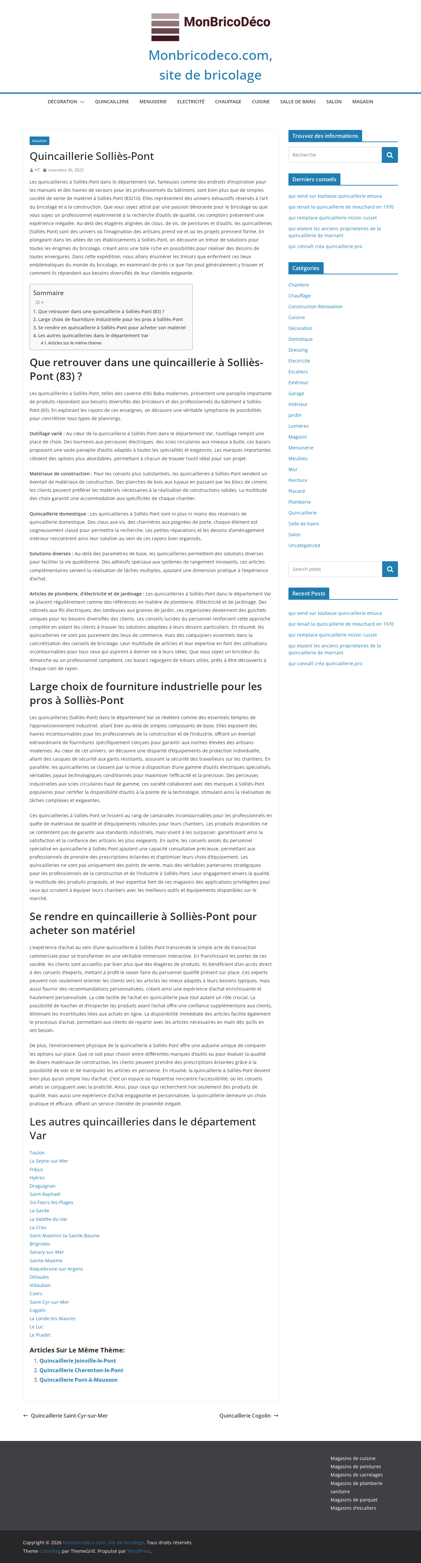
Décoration (62, 101)
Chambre (298, 285)
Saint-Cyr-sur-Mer (49, 1302)
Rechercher (390, 568)
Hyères (37, 1177)
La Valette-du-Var (48, 1219)
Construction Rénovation (315, 306)
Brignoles (40, 1244)
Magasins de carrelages (357, 1475)
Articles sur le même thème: (75, 343)
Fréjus (36, 1169)
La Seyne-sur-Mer (49, 1161)
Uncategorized (304, 545)
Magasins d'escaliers (353, 1508)
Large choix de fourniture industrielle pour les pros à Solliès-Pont (110, 319)
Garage (296, 393)
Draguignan (43, 1186)
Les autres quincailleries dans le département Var (93, 335)
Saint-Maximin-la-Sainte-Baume (65, 1235)
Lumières (298, 426)
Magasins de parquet (354, 1500)
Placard (296, 491)
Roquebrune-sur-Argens (56, 1269)
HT (37, 170)
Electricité (191, 101)
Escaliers (298, 371)
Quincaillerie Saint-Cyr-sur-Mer (69, 1415)
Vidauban (40, 1285)
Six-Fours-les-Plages (51, 1202)
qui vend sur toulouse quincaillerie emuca (335, 196)
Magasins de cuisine (353, 1458)
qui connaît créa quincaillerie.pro (325, 246)
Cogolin (38, 1310)
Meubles (298, 458)
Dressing (298, 350)
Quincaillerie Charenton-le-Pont (81, 1370)
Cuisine (261, 101)
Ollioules (39, 1277)
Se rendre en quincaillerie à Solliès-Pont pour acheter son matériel (112, 327)
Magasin (362, 101)
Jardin (295, 415)
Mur (293, 469)
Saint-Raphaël (45, 1194)
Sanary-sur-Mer (47, 1252)
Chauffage (228, 101)
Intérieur (298, 404)
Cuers (36, 1293)
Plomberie (299, 502)
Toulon (37, 1152)
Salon (334, 101)
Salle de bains (298, 101)
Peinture (297, 480)
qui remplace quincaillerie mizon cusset (332, 217)
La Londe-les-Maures (53, 1318)
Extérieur (298, 382)
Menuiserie (153, 101)
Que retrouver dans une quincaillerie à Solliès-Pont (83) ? (101, 311)
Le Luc (36, 1327)
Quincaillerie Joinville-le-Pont (77, 1360)
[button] (81, 102)
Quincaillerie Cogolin (245, 1415)
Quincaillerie (112, 101)
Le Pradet (40, 1335)
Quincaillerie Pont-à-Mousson (78, 1379)
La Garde (39, 1210)
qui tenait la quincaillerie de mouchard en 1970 (341, 207)
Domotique (300, 339)
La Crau (38, 1227)
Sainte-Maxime (46, 1260)
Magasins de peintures (356, 1466)
